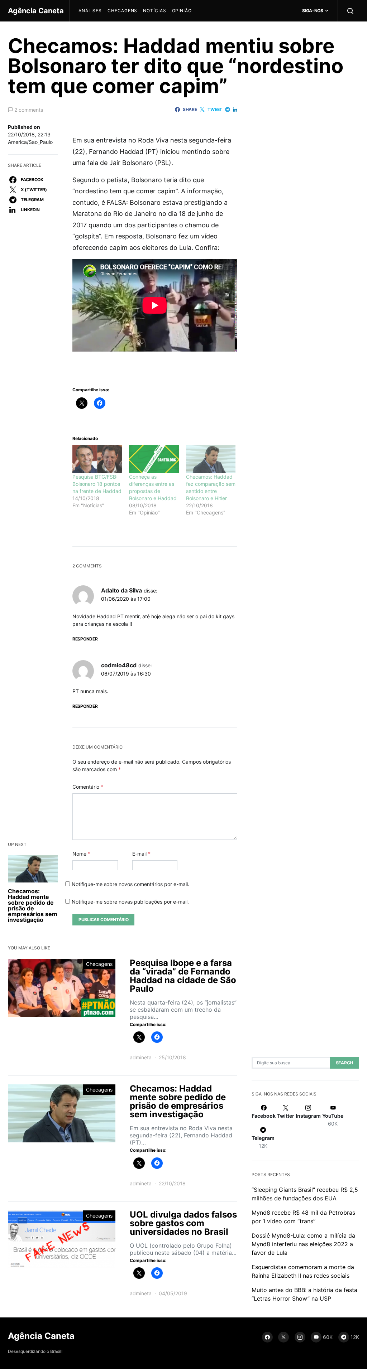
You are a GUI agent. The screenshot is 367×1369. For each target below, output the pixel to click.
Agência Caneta (36, 10)
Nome (81, 854)
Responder (84, 639)
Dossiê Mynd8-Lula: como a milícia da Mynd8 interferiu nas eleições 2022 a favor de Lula (303, 1244)
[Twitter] (283, 1337)
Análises (90, 10)
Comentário (87, 787)
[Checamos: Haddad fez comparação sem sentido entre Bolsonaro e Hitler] (210, 459)
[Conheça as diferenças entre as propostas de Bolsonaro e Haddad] (153, 459)
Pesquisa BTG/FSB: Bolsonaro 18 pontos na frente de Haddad (96, 484)
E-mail (141, 854)
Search (344, 1062)
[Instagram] (300, 1337)
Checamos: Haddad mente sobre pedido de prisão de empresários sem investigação (32, 905)
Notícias (154, 10)
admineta (141, 1057)
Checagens (122, 10)
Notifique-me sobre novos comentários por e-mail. (130, 884)
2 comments (28, 110)
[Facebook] (267, 1337)
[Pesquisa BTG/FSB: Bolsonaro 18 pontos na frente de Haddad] (97, 459)
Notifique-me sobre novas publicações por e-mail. (130, 902)
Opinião (182, 10)
